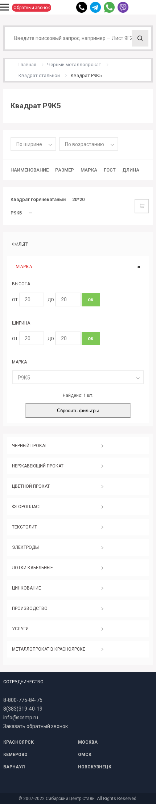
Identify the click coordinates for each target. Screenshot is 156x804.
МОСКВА (88, 742)
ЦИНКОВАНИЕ (26, 588)
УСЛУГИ (20, 628)
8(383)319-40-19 (22, 709)
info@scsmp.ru (20, 717)
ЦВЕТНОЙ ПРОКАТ (31, 486)
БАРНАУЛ (14, 766)
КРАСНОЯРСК (18, 742)
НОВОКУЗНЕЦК (94, 766)
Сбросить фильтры (78, 410)
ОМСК (84, 754)
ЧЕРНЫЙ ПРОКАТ (29, 445)
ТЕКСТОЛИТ (24, 527)
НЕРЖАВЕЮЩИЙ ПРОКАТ (37, 466)
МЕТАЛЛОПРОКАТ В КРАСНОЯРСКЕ (48, 649)
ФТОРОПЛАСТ (26, 506)
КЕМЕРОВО (15, 754)
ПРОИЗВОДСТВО (30, 608)
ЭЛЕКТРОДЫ (25, 547)
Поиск (140, 38)
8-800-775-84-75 (22, 700)
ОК (90, 300)
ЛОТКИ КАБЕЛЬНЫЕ (32, 567)
